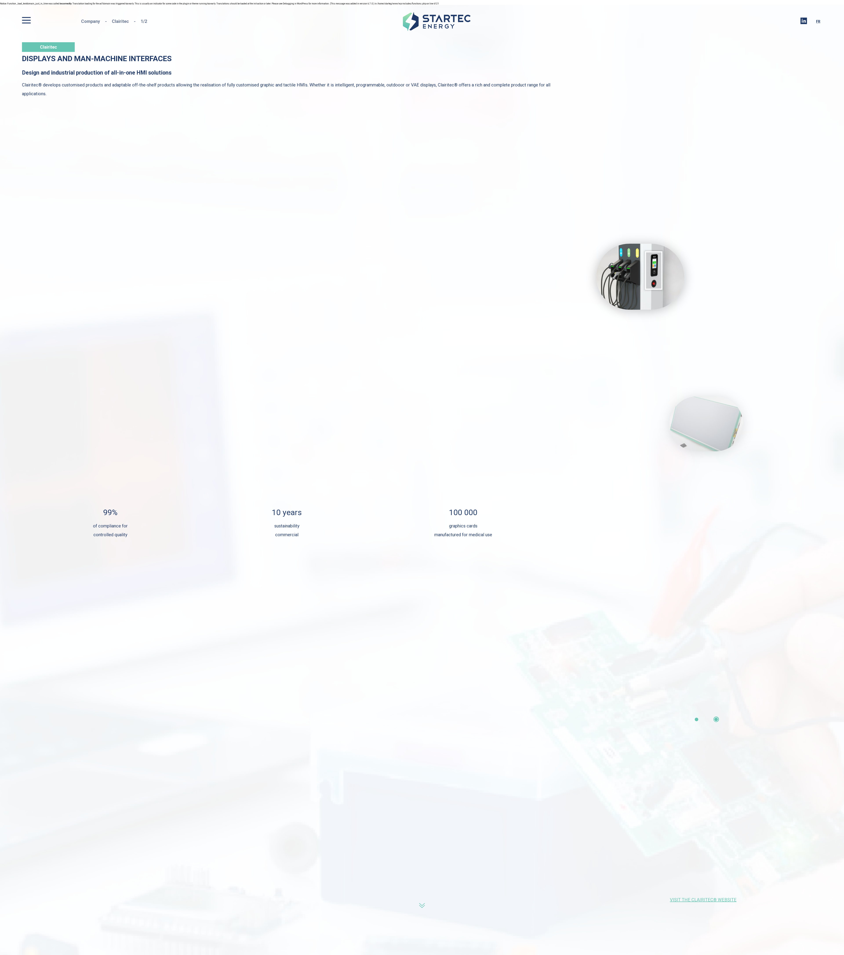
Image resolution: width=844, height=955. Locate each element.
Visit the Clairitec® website (703, 899)
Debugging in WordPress (295, 3)
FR (818, 21)
